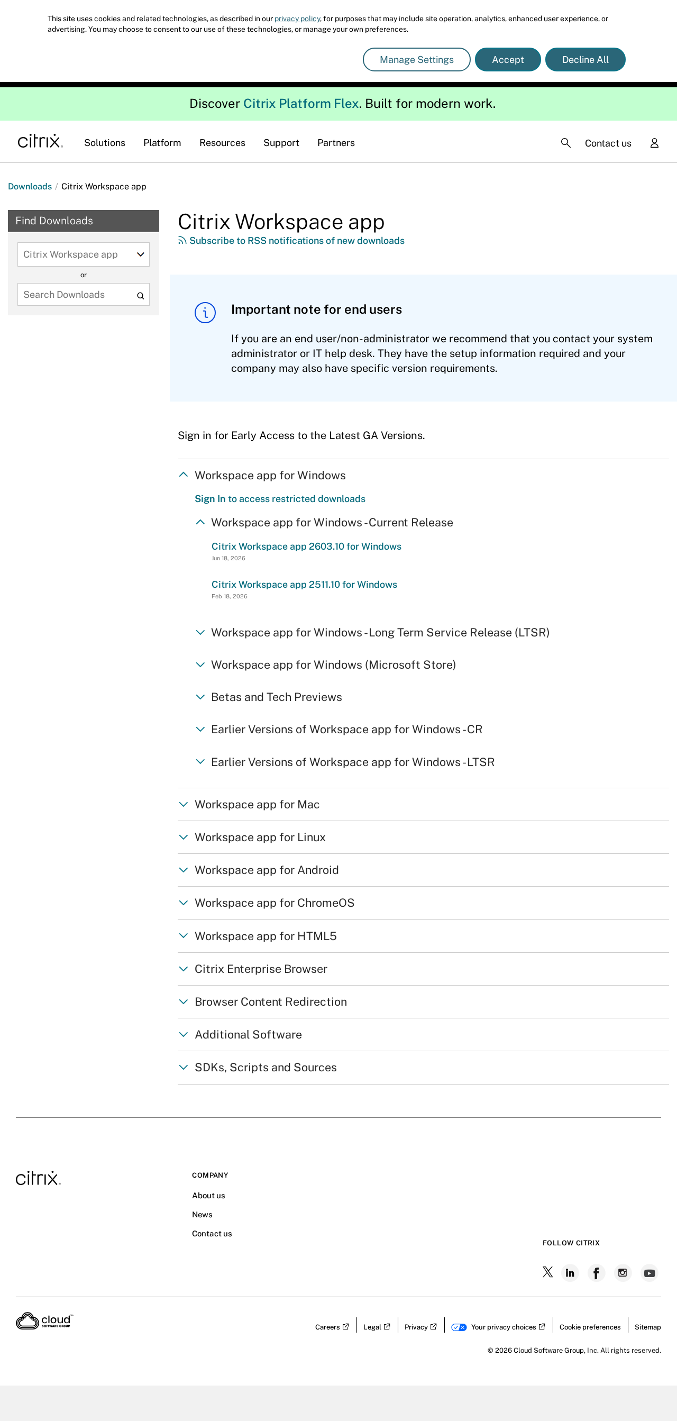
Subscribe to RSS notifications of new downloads (296, 240)
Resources (222, 142)
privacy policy (297, 18)
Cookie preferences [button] (590, 1327)
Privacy (416, 1327)
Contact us (608, 143)
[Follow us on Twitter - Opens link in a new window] (549, 1273)
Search (140, 295)
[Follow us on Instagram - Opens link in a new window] (624, 1272)
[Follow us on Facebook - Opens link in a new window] (597, 1272)
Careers (327, 1327)
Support (281, 142)
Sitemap (648, 1327)
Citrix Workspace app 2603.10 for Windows (306, 546)
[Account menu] (654, 143)
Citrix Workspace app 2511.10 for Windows (304, 584)
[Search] (566, 143)
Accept (508, 59)
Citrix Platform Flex (301, 103)
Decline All (585, 59)
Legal (372, 1327)
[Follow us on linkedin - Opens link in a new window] (571, 1272)
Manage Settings (417, 59)
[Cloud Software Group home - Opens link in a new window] (45, 1326)
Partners (336, 142)
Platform (162, 142)
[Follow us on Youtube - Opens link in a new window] (650, 1272)
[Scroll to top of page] (649, 1390)
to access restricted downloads (280, 498)
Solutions (104, 142)
